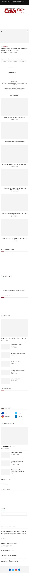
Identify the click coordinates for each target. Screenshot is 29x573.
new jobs (21, 59)
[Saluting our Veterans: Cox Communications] (5, 463)
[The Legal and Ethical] (5, 364)
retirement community (13, 61)
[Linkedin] (19, 570)
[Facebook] (20, 31)
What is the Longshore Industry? (18, 353)
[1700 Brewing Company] (5, 455)
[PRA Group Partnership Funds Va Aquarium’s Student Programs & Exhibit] (14, 177)
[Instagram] (16, 570)
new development (13, 59)
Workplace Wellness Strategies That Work (14, 117)
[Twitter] (13, 570)
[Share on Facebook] (18, 67)
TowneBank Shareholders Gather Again (14, 141)
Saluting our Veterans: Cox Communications (17, 462)
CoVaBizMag (5, 52)
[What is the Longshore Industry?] (5, 355)
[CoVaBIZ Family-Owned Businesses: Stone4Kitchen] (5, 472)
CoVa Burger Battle (10, 2)
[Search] (25, 31)
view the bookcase (20, 290)
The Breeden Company (7, 446)
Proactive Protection (16, 379)
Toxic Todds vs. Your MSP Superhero (17, 345)
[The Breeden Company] (14, 436)
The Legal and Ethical (16, 361)
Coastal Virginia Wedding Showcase (18, 1)
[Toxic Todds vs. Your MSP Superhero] (5, 347)
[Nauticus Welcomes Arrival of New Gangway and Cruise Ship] (14, 227)
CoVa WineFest (19, 2)
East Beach (4, 59)
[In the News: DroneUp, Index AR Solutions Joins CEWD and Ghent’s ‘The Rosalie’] (14, 154)
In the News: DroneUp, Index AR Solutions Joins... (14, 164)
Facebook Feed (4, 484)
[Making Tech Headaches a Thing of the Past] (14, 328)
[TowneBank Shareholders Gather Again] (14, 130)
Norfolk (4, 61)
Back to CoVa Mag (5, 1)
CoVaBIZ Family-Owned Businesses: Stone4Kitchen (17, 470)
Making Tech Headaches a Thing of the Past (13, 338)
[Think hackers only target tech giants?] (5, 372)
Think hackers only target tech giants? (18, 371)
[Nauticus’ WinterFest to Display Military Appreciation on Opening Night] (14, 202)
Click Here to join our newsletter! (9, 555)
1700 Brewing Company (16, 452)
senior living (23, 61)
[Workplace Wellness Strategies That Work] (14, 107)
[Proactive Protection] (5, 381)
